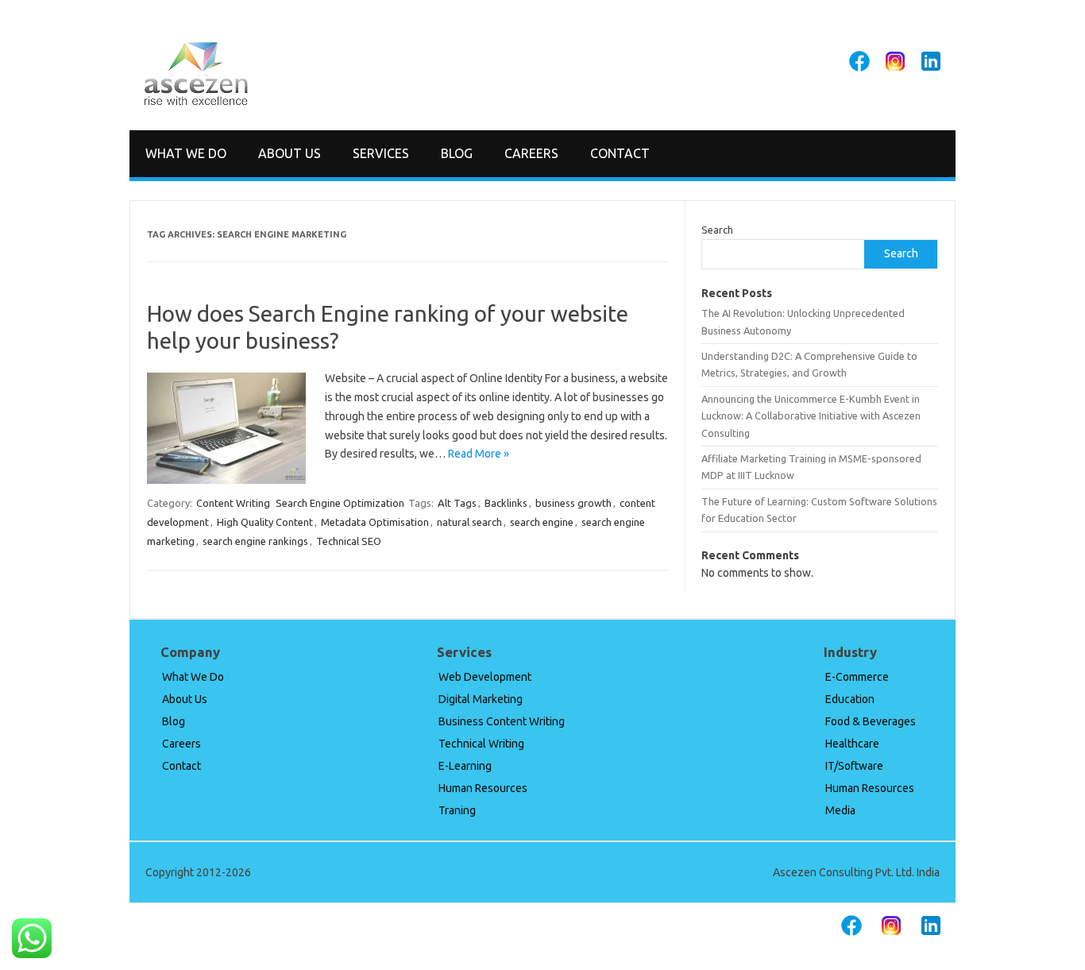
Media (840, 810)
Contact (620, 153)
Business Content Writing (501, 721)
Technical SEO (348, 541)
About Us (289, 153)
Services (381, 153)
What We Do (185, 153)
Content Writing (233, 502)
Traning (457, 810)
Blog (457, 153)
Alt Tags (457, 502)
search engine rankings (255, 541)
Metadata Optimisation (375, 522)
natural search (469, 522)
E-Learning (465, 765)
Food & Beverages (870, 721)
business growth (573, 502)
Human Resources (482, 788)
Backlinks (506, 502)
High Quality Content (265, 522)
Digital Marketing (480, 699)
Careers (531, 153)
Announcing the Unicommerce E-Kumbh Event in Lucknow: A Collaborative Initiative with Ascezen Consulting (811, 416)
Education (850, 699)
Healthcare (852, 743)
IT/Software (854, 765)
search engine (541, 522)
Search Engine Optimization (340, 502)
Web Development (484, 676)
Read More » (478, 453)
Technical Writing (481, 743)
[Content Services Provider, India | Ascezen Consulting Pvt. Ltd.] (196, 102)
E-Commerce (857, 676)
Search (717, 229)
